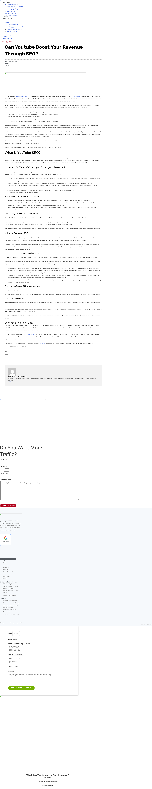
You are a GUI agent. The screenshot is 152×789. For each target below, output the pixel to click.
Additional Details (5, 479)
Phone (2, 466)
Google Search (78, 96)
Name (2, 459)
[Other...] (16, 663)
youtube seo (23, 346)
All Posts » (11, 382)
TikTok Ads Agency (12, 11)
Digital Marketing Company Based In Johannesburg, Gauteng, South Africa (8, 521)
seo (18, 346)
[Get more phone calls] (16, 658)
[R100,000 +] (14, 652)
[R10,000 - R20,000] (14, 648)
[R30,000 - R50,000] (14, 649)
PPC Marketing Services (11, 4)
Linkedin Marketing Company (14, 9)
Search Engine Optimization (22, 96)
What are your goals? (15, 654)
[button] (53, 352)
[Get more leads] (16, 657)
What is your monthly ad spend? (19, 644)
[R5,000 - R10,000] (14, 646)
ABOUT (5, 17)
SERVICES (6, 2)
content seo (12, 346)
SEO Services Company (11, 13)
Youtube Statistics (30, 334)
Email (2, 473)
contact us (43, 343)
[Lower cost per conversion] (16, 660)
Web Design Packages (11, 15)
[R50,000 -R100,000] (14, 650)
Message (11, 671)
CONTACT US (7, 19)
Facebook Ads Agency (13, 8)
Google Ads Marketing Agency (15, 6)
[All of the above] (16, 661)
